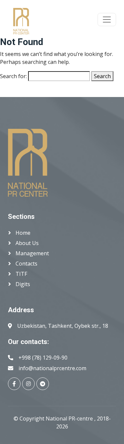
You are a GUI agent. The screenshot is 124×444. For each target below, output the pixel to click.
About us (26, 243)
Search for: (13, 76)
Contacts (25, 263)
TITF (20, 273)
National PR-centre (70, 418)
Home (22, 232)
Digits (22, 284)
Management (31, 253)
